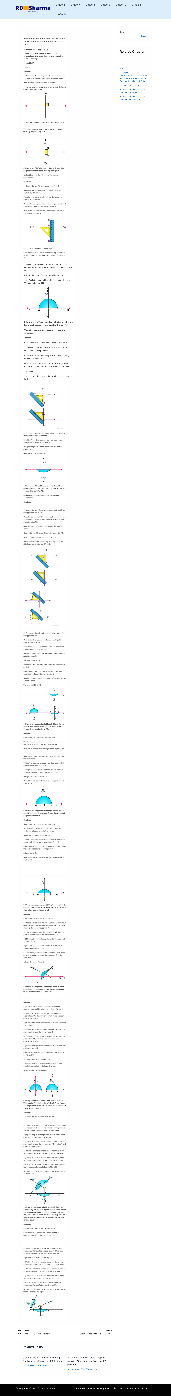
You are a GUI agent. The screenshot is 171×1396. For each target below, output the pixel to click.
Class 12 (61, 14)
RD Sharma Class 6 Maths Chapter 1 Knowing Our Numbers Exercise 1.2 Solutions (86, 1361)
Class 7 (75, 4)
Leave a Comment (30, 1366)
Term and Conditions (84, 1388)
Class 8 (90, 4)
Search (122, 32)
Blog (39, 1366)
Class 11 (137, 4)
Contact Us (130, 1388)
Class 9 (105, 4)
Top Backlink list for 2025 (131, 85)
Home (122, 68)
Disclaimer (118, 1388)
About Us (142, 1388)
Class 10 (121, 4)
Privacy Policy (104, 1388)
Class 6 (60, 4)
